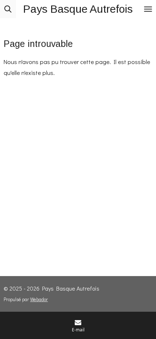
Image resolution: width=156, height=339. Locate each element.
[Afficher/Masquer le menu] (148, 9)
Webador (39, 299)
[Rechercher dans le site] (8, 9)
